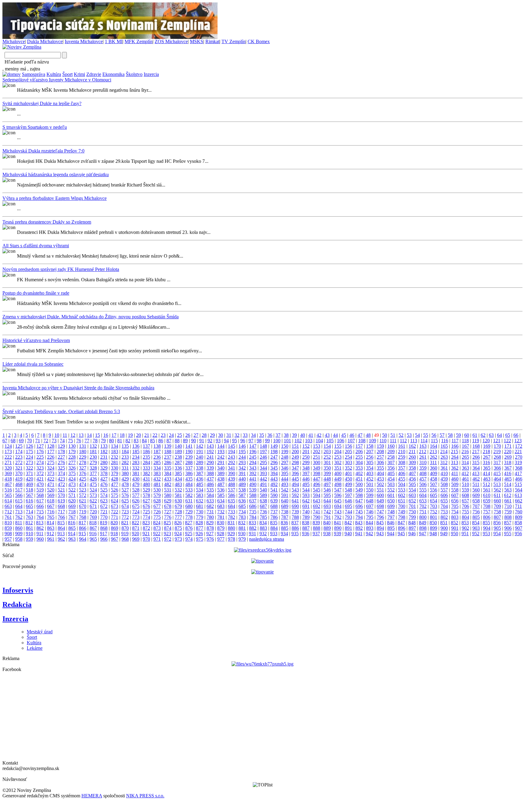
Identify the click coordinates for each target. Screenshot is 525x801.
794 (359, 517)
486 (210, 484)
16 (105, 435)
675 (135, 506)
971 (157, 539)
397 (306, 473)
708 (486, 506)
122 (507, 440)
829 (210, 522)
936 (305, 533)
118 (465, 440)
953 (486, 533)
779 (199, 517)
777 (178, 517)
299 (306, 462)
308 (401, 462)
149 (274, 446)
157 (359, 446)
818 (93, 522)
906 (508, 528)
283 (135, 462)
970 (146, 539)
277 (72, 462)
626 (135, 500)
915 (82, 533)
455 (401, 478)
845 (380, 522)
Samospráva (33, 74)
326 (72, 468)
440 (242, 478)
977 (221, 539)
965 (93, 539)
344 (263, 468)
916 (93, 533)
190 (189, 451)
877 (199, 528)
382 (146, 473)
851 (444, 522)
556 (433, 489)
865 (72, 528)
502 (380, 484)
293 (242, 462)
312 (444, 462)
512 (486, 484)
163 (423, 446)
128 (50, 446)
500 (359, 484)
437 (210, 478)
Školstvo (134, 74)
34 (253, 435)
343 (252, 468)
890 (337, 528)
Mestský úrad (40, 631)
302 (337, 462)
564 (518, 489)
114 (423, 440)
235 (146, 457)
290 (210, 462)
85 (152, 440)
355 (380, 468)
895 (391, 528)
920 (135, 533)
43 (327, 435)
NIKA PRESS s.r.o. (145, 795)
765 (50, 517)
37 (278, 435)
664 (18, 506)
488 (231, 484)
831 (231, 522)
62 (483, 435)
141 (189, 446)
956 (518, 533)
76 (78, 440)
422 (50, 478)
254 (348, 457)
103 (308, 440)
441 (252, 478)
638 (263, 500)
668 (61, 506)
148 (263, 446)
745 (359, 511)
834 (263, 522)
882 (252, 528)
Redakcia (17, 604)
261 (423, 457)
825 (167, 522)
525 (104, 489)
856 (497, 522)
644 (327, 500)
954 (497, 533)
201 (306, 451)
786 (274, 517)
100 (276, 440)
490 (252, 484)
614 (8, 500)
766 (61, 517)
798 (401, 517)
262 (433, 457)
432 (157, 478)
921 (146, 533)
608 (465, 495)
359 (423, 468)
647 (359, 500)
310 (423, 462)
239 (189, 457)
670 (82, 506)
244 (242, 457)
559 (465, 489)
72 (45, 440)
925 (188, 533)
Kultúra (53, 74)
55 (425, 435)
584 (210, 495)
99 (267, 440)
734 (242, 511)
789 (306, 517)
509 (454, 484)
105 (330, 440)
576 (125, 495)
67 (4, 440)
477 (114, 484)
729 (189, 511)
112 (403, 440)
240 (199, 457)
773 (135, 517)
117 (454, 440)
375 (72, 473)
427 (104, 478)
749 (401, 511)
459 (444, 478)
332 (135, 468)
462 (476, 478)
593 (306, 495)
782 (231, 517)
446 (306, 478)
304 (359, 462)
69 (21, 440)
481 (157, 484)
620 (72, 500)
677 (157, 506)
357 (401, 468)
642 (306, 500)
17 (114, 435)
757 (486, 511)
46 (351, 435)
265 (465, 457)
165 (444, 446)
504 (401, 484)
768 (82, 517)
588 (252, 495)
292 (231, 462)
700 (401, 506)
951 (465, 533)
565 (8, 495)
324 (50, 468)
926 (199, 533)
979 (242, 539)
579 (157, 495)
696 (359, 506)
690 (295, 506)
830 (220, 522)
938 (327, 533)
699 (391, 506)
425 (82, 478)
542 (284, 489)
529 (146, 489)
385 (178, 473)
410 (444, 473)
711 (518, 506)
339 (210, 468)
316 (486, 462)
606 (444, 495)
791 (327, 517)
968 (125, 539)
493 (284, 484)
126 (29, 446)
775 (157, 517)
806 (486, 517)
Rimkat (212, 41)
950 (454, 533)
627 (146, 500)
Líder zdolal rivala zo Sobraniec (32, 364)
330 (114, 468)
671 (93, 506)
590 (274, 495)
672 (104, 506)
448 (327, 478)
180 (82, 451)
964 (82, 539)
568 (40, 495)
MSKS (196, 41)
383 (157, 473)
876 (189, 528)
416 (507, 473)
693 (327, 506)
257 (380, 457)
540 (263, 489)
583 (199, 495)
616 (29, 500)
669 (72, 506)
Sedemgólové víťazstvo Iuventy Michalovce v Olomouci (56, 79)
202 (316, 451)
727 (167, 511)
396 (295, 473)
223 (18, 457)
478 (125, 484)
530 (157, 489)
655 (444, 500)
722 (114, 511)
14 (89, 435)
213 (433, 451)
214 (444, 451)
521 (61, 489)
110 (382, 440)
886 (295, 528)
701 (412, 506)
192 (210, 451)
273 (29, 462)
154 (327, 446)
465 (508, 478)
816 (71, 522)
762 (18, 517)
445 (295, 478)
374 (61, 473)
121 (496, 440)
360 (433, 468)
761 (8, 517)
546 (327, 489)
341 (231, 468)
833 (252, 522)
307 (391, 462)
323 (40, 468)
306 (380, 462)
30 (220, 435)
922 (156, 533)
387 (199, 473)
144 (221, 446)
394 (274, 473)
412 (465, 473)
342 (242, 468)
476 (104, 484)
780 (210, 517)
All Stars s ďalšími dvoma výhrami (35, 245)
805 (476, 517)
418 (8, 478)
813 (39, 522)
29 (212, 435)
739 (295, 511)
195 (242, 451)
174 (18, 451)
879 (221, 528)
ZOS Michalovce (171, 41)
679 (178, 506)
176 (40, 451)
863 (50, 528)
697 (369, 506)
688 (274, 506)
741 (316, 511)
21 (146, 435)
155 (337, 446)
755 (465, 511)
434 (178, 478)
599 (369, 495)
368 (518, 468)
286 (167, 462)
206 (359, 451)
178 (61, 451)
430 (135, 478)
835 (273, 522)
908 (8, 533)
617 (40, 500)
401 (348, 473)
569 (50, 495)
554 (412, 489)
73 (54, 440)
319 (518, 462)
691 (306, 506)
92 (210, 440)
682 (210, 506)
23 (163, 435)
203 (327, 451)
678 (167, 506)
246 (263, 457)
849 (422, 522)
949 (444, 533)
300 (316, 462)
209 (391, 451)
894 (380, 528)
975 (199, 539)
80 (111, 440)
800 (423, 517)
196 (252, 451)
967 (114, 539)
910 (29, 533)
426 (93, 478)
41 (310, 435)
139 (167, 446)
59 (458, 435)
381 (135, 473)
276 (61, 462)
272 (18, 462)
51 (392, 435)
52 (401, 435)
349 (316, 468)
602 (401, 495)
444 (284, 478)
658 (476, 500)
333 (146, 468)
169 (486, 446)
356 (391, 468)
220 (507, 451)
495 (306, 484)
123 (518, 440)
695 (348, 506)
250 (306, 457)
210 (401, 451)
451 (359, 478)
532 (178, 489)
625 (125, 500)
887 (306, 528)
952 (475, 533)
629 (167, 500)
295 (263, 462)
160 (391, 446)
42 (319, 435)
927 (210, 533)
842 (348, 522)
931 (252, 533)
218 (486, 451)
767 (72, 517)
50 (384, 435)
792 (337, 517)
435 (189, 478)
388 (210, 473)
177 (50, 451)
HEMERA (91, 795)
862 (40, 528)
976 (210, 539)
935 (295, 533)
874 (167, 528)
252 (327, 457)
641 (295, 500)
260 (412, 457)
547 (337, 489)
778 (189, 517)
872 (146, 528)
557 (444, 489)
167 (465, 446)
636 (242, 500)
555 (423, 489)
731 (210, 511)
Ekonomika (113, 74)
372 (40, 473)
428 (114, 478)
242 (221, 457)
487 (221, 484)
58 (450, 435)
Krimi (79, 74)
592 (295, 495)
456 (412, 478)
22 (155, 435)
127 (40, 446)
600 (380, 495)
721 (104, 511)
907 (518, 528)
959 (29, 539)
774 (146, 517)
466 (518, 478)
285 (157, 462)
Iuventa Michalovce (84, 41)
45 (343, 435)
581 (178, 495)
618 (50, 500)
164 (433, 446)
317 (497, 462)
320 (8, 468)
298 (295, 462)
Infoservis (17, 590)
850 (433, 522)
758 (497, 511)
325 (61, 468)
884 (274, 528)
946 (412, 533)
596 (337, 495)
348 (306, 468)
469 (29, 484)
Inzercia (151, 74)
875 (178, 528)
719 (82, 511)
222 (8, 457)
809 (518, 517)
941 (358, 533)
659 (486, 500)
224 (29, 457)
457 (423, 478)
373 (50, 473)
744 (348, 511)
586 (231, 495)
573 (93, 495)
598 (359, 495)
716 (50, 511)
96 (242, 440)
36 (269, 435)
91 (201, 440)
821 (125, 522)
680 (189, 506)
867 (93, 528)
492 (274, 484)
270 (518, 457)
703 (433, 506)
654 (433, 500)
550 (369, 489)
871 (135, 528)
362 (454, 468)
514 (507, 484)
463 (486, 478)
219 (497, 451)
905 (497, 528)
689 (284, 506)
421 (40, 478)
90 (193, 440)
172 (518, 446)
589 (263, 495)
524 (93, 489)
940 (348, 533)
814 (50, 522)
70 (29, 440)
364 (476, 468)
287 (178, 462)
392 (252, 473)
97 (251, 440)
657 (465, 500)
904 (486, 528)
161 (401, 446)
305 (369, 462)
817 (82, 522)
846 (390, 522)
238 (178, 457)
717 (61, 511)
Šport (67, 74)
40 (302, 435)
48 (368, 435)
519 (40, 489)
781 (221, 517)
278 (82, 462)
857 (507, 522)
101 (287, 440)
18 (122, 435)
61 (474, 435)
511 (475, 484)
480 (146, 484)
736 (263, 511)
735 (252, 511)
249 (295, 457)
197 (263, 451)
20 (138, 435)
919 (125, 533)
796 (380, 517)
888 (316, 528)
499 (348, 484)
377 (93, 473)
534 (199, 489)
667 (50, 506)
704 (444, 506)
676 (146, 506)
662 (518, 500)
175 (29, 451)
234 (135, 457)
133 (104, 446)
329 (104, 468)
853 (465, 522)
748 (391, 511)
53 (409, 435)
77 (86, 440)
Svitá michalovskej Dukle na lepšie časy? (41, 103)
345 (274, 468)
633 (210, 500)
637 (252, 500)
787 (284, 517)
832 (241, 522)
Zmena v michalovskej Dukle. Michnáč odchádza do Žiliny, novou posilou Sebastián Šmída (90, 316)
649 (380, 500)
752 (433, 511)
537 (231, 489)
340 (221, 468)
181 (93, 451)
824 (156, 522)
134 (114, 446)
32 (237, 435)
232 (114, 457)
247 (274, 457)
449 (337, 478)
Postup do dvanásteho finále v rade (35, 293)
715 (40, 511)
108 (361, 440)
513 (497, 484)
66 (515, 435)
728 (178, 511)
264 (454, 457)
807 (497, 517)
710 (508, 506)
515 (518, 484)
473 (72, 484)
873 (157, 528)
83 (136, 440)
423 (61, 478)
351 (337, 468)
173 (8, 451)
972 (167, 539)
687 (263, 506)
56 (433, 435)
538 (242, 489)
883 (263, 528)
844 (369, 522)
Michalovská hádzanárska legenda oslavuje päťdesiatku (55, 174)
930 (241, 533)
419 (18, 478)
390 (231, 473)
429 (125, 478)
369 (8, 473)
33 (245, 435)
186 (146, 451)
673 (114, 506)
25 (179, 435)
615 (18, 500)
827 (188, 522)
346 (284, 468)
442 (263, 478)
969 (135, 539)
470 (40, 484)
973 (178, 539)
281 (114, 462)
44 (335, 435)
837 (295, 522)
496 (316, 484)
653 (423, 500)
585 (221, 495)
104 (319, 440)
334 (157, 468)
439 (231, 478)
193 (221, 451)
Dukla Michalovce (45, 41)
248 (284, 457)
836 (284, 522)
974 (189, 539)
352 (348, 468)
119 (475, 440)
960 (40, 539)
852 (454, 522)
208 (380, 451)
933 (273, 533)
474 (82, 484)
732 (221, 511)
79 (103, 440)
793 (348, 517)
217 (475, 451)
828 (199, 522)
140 (178, 446)
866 (82, 528)
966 (104, 539)
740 (306, 511)
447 (316, 478)
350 (327, 468)
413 (475, 473)
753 (444, 511)
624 (114, 500)
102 (298, 440)
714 (29, 511)
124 (8, 446)
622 (93, 500)
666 (40, 506)
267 (486, 457)
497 (327, 484)
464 (497, 478)
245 (252, 457)
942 (369, 533)
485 (199, 484)
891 (348, 528)
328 (93, 468)
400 (337, 473)
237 (167, 457)
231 (104, 457)
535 (210, 489)
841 (337, 522)
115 (434, 440)
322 (29, 468)
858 (518, 522)
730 (199, 511)
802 (444, 517)
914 (71, 533)
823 (146, 522)
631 (189, 500)
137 (146, 446)
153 (316, 446)
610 (486, 495)
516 (8, 489)
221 (518, 451)
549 (359, 489)
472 (61, 484)
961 (50, 539)
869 (114, 528)
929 (231, 533)
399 (327, 473)
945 (401, 533)
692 (316, 506)
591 (284, 495)
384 (167, 473)
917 (103, 533)
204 (337, 451)
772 (125, 517)
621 (82, 500)
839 (316, 522)
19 (130, 435)
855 (486, 522)
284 (146, 462)
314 (465, 462)
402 (359, 473)
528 (135, 489)
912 (50, 533)
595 (327, 495)
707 (476, 506)
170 (497, 446)
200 (295, 451)
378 (104, 473)
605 (433, 495)
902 (465, 528)
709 (497, 506)
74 (62, 440)
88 (177, 440)
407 (412, 473)
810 (8, 522)
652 (412, 500)
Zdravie (93, 74)
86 (160, 440)
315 (475, 462)
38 (286, 435)
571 (72, 495)
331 (125, 468)
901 (454, 528)
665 (29, 506)
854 (475, 522)
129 (61, 446)
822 (135, 522)
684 (231, 506)
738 (284, 511)
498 (337, 484)
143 (210, 446)
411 (454, 473)
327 (82, 468)
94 (226, 440)
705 (454, 506)
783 (242, 517)
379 (114, 473)
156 (348, 446)
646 (348, 500)
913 (61, 533)
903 (476, 528)
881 (242, 528)
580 (167, 495)
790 (316, 517)
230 (93, 457)
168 (476, 446)
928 (220, 533)
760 (518, 511)
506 (423, 484)
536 (221, 489)
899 (433, 528)
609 (476, 495)
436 (199, 478)
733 (231, 511)
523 (82, 489)
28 (204, 435)
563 (508, 489)
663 (8, 506)
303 (348, 462)
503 (391, 484)
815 (61, 522)
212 (422, 451)
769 (93, 517)
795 (369, 517)
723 (125, 511)
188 (167, 451)
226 (50, 457)
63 (491, 435)
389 (221, 473)
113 (413, 440)
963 (72, 539)
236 (157, 457)
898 (423, 528)
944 (390, 533)
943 (380, 533)
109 (372, 440)
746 (369, 511)
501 (369, 484)
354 (369, 468)
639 (274, 500)
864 (61, 528)
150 (284, 446)
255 (359, 457)
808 (508, 517)
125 (18, 446)
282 (125, 462)
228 (72, 457)
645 (337, 500)
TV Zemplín (233, 41)
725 (146, 511)
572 (82, 495)
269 (508, 457)
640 (284, 500)
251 (316, 457)
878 (210, 528)
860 (18, 528)
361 (444, 468)
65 (507, 435)
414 (486, 473)
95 (234, 440)
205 (348, 451)
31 (228, 435)
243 (231, 457)
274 (40, 462)
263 (444, 457)
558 (454, 489)
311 (433, 462)
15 (97, 435)
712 (8, 511)
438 (221, 478)
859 (8, 528)
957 (8, 539)
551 (380, 489)
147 (252, 446)
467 (8, 484)
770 (104, 517)
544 (306, 489)
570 (61, 495)
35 (261, 435)
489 (242, 484)
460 (454, 478)
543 (295, 489)
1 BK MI (113, 41)
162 (412, 446)
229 (82, 457)
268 (497, 457)
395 (284, 473)
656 (454, 500)
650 (391, 500)
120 (486, 440)
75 (70, 440)
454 (391, 478)
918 (114, 533)
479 (135, 484)
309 (412, 462)
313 (454, 462)
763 (29, 517)
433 (167, 478)
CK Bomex (259, 41)
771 (114, 517)
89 (185, 440)
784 (252, 517)
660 (497, 500)
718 (72, 511)
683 (221, 506)
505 (412, 484)
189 (178, 451)
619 (61, 500)
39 (294, 435)
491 (263, 484)
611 (497, 495)
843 (358, 522)
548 (348, 489)
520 (50, 489)
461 (465, 478)
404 (380, 473)
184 (125, 451)
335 (167, 468)
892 (359, 528)
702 (423, 506)
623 (104, 500)
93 (218, 440)
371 (29, 473)
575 (114, 495)
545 (316, 489)
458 (433, 478)
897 (412, 528)
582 (189, 495)
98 (259, 440)
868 (104, 528)
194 (231, 451)
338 (199, 468)
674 (125, 506)
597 (348, 495)
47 (360, 435)
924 (178, 533)
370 (18, 473)
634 (221, 500)
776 (167, 517)
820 (114, 522)
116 (444, 440)
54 (417, 435)
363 (465, 468)
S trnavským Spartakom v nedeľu (34, 127)
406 (401, 473)
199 (284, 451)
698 (380, 506)
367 (508, 468)
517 (18, 489)
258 (391, 457)
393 (263, 473)
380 (125, 473)
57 (442, 435)
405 (391, 473)
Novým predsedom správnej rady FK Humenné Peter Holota (60, 269)
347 (295, 468)
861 (29, 528)
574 (104, 495)
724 (135, 511)
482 (167, 484)
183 (114, 451)
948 (433, 533)
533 (189, 489)
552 (391, 489)
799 (412, 517)
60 (466, 435)
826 (178, 522)
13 (81, 435)
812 (29, 522)
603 (412, 495)
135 (125, 446)
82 (127, 440)
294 (252, 462)
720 (93, 511)
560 (476, 489)
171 (508, 446)
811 (18, 522)
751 (423, 511)
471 (50, 484)
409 (433, 473)
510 (465, 484)
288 (189, 462)
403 (369, 473)
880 (231, 528)
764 (40, 517)
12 (72, 435)
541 (274, 489)
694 (337, 506)
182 (104, 451)
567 (29, 495)
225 (40, 457)
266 (476, 457)
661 (508, 500)
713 (18, 511)
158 (369, 446)
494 (295, 484)
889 (327, 528)
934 (284, 533)
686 (252, 506)
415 (497, 473)
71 (37, 440)
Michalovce (13, 41)
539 (252, 489)
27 (196, 435)
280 (104, 462)
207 (369, 451)
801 (433, 517)
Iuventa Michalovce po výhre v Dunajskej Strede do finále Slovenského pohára (78, 387)
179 (72, 451)
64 (499, 435)
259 (401, 457)
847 (401, 522)
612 (507, 495)
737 (274, 511)
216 (465, 451)
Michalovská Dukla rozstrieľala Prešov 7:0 (43, 150)
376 (82, 473)
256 (369, 457)
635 (231, 500)
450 (348, 478)
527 (125, 489)
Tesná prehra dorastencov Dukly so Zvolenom (46, 221)
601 (391, 495)
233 (125, 457)
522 (72, 489)
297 (284, 462)
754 (454, 511)
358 (412, 468)
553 (401, 489)
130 (72, 446)
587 (242, 495)
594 (316, 495)
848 (412, 522)
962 (61, 539)
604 (423, 495)
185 (135, 451)
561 (486, 489)
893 (369, 528)
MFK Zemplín (139, 41)
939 (337, 533)
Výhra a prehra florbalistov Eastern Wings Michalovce (54, 198)
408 (423, 473)
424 (72, 478)
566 (18, 495)
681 (199, 506)
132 (93, 446)
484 (189, 484)
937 (316, 533)
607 (454, 495)
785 (263, 517)
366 (497, 468)
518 (29, 489)
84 (144, 440)
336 (178, 468)
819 (103, 522)
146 (242, 446)
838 (305, 522)
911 (39, 533)
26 (187, 435)
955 (507, 533)
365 (486, 468)
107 (351, 440)
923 (167, 533)
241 (210, 457)
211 (412, 451)
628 (157, 500)
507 (433, 484)
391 (242, 473)
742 (327, 511)
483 (178, 484)
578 (146, 495)
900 (444, 528)
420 (29, 478)
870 (125, 528)
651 (401, 500)
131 (82, 446)
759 (508, 511)
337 (189, 468)
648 (369, 500)
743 (337, 511)
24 (171, 435)
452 (369, 478)
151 (295, 446)
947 (422, 533)
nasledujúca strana (266, 539)
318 (507, 462)
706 (465, 506)
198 (274, 451)
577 (135, 495)
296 (274, 462)
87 (168, 440)
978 (231, 539)
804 (465, 517)
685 (242, 506)
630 (178, 500)
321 (18, 468)
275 (50, 462)
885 (284, 528)
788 (295, 517)
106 (340, 440)
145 (231, 446)
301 (327, 462)
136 (135, 446)
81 (119, 440)
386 (189, 473)
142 (199, 446)
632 (199, 500)
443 (274, 478)
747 (380, 511)
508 (444, 484)
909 (18, 533)
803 (454, 517)
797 (391, 517)
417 (518, 473)
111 (393, 440)
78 (95, 440)
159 (380, 446)
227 (61, 457)
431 (146, 478)
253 (337, 457)
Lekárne (35, 648)
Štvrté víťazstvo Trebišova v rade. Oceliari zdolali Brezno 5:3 (61, 411)
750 (412, 511)
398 (316, 473)
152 (306, 446)
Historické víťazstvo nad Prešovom (36, 340)
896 (401, 528)
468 (18, 484)
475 (93, 484)
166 (454, 446)
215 (454, 451)
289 (199, 462)
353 (359, 468)
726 (157, 511)
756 (476, 511)
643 (316, 500)
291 (221, 462)
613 (518, 495)
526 (114, 489)
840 (327, 522)
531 (167, 489)
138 (157, 446)
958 (18, 539)
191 (199, 451)
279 (93, 462)
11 (65, 435)
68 (13, 440)
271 (8, 462)
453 (380, 478)
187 (157, 451)
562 (497, 489)
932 (263, 533)
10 (56, 435)
